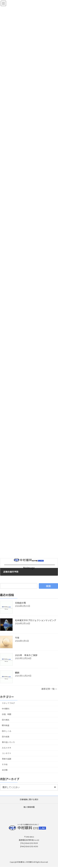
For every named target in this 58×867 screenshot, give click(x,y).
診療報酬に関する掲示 (29, 799)
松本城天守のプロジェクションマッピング (35, 620)
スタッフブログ (8, 703)
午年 (17, 637)
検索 (48, 586)
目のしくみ (6, 731)
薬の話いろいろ (8, 742)
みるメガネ (6, 748)
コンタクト (6, 753)
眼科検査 (5, 725)
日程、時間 (6, 714)
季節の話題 (6, 759)
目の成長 (5, 737)
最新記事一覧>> (49, 689)
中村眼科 (5, 709)
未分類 (4, 770)
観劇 (17, 672)
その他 (4, 764)
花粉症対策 (20, 603)
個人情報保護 (29, 807)
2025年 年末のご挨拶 (26, 655)
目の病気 (5, 720)
